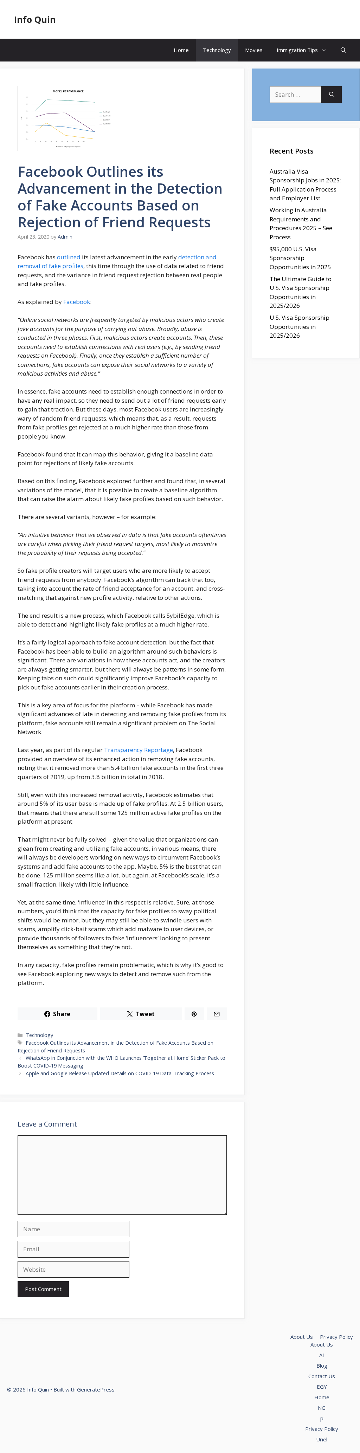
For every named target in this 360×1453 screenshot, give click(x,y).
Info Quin (35, 19)
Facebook (76, 302)
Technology (217, 49)
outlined (69, 257)
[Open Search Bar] (343, 50)
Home (181, 49)
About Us (301, 1336)
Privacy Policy (336, 1336)
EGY (322, 1386)
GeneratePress (96, 1389)
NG (322, 1407)
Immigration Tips (297, 49)
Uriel (321, 1439)
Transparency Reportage (138, 750)
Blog (321, 1365)
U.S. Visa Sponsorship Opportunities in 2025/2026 (299, 326)
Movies (254, 49)
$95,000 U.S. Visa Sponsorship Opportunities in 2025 (300, 258)
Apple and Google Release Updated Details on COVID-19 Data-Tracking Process (120, 1073)
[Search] (332, 94)
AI (321, 1354)
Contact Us (321, 1376)
